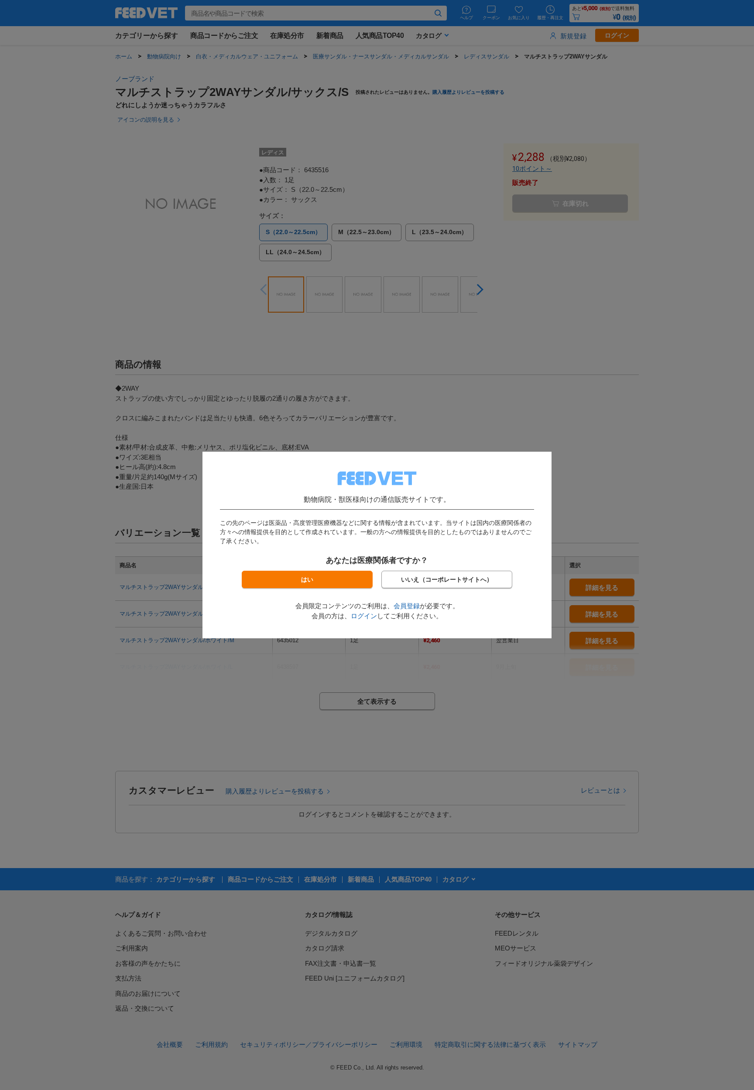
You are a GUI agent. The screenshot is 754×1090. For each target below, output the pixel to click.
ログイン (364, 616)
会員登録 (407, 606)
